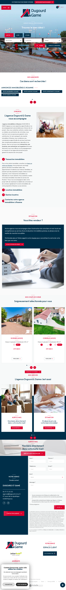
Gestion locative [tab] (12, 194)
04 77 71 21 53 (8, 492)
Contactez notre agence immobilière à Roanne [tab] (14, 201)
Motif (30, 474)
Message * (32, 482)
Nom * (31, 458)
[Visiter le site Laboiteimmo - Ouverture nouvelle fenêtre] (36, 585)
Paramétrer (8, 584)
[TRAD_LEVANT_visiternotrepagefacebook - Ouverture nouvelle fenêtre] (4, 503)
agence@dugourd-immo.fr (12, 494)
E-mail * (50, 466)
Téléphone (32, 466)
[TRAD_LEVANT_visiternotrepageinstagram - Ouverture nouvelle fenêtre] (8, 503)
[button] (34, 102)
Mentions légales (33, 581)
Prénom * (50, 458)
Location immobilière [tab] (14, 190)
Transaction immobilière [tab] (15, 159)
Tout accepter (21, 584)
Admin (42, 581)
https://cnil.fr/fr (60, 520)
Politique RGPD (51, 581)
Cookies (60, 581)
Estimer (27, 35)
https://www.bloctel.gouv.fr (57, 524)
